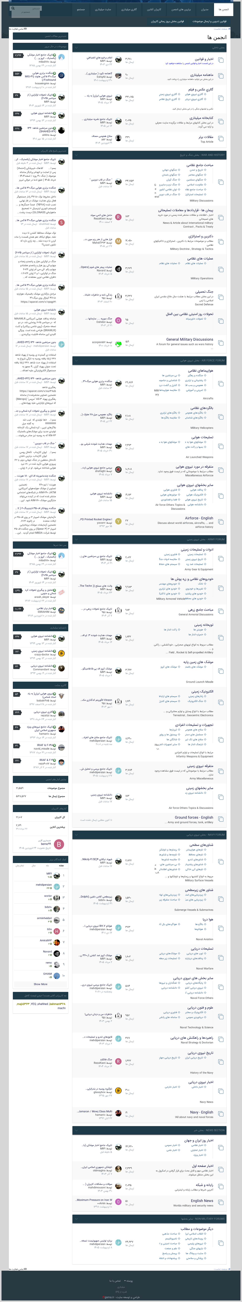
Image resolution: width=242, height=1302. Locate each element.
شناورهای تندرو (195, 860)
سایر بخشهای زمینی (199, 788)
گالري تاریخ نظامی (168, 99)
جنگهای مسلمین (195, 180)
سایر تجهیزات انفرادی (168, 744)
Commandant (41, 669)
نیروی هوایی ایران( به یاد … (98, 96)
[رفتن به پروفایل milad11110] (61, 57)
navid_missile (41, 749)
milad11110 (44, 62)
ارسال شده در (29, 163)
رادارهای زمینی (195, 696)
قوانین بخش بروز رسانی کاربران (167, 21)
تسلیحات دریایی (202, 949)
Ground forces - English (194, 817)
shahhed (44, 224)
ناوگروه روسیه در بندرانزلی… (98, 1089)
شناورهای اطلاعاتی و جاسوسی (168, 869)
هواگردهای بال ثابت (168, 924)
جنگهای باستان (169, 175)
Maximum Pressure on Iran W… (93, 1200)
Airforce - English (199, 518)
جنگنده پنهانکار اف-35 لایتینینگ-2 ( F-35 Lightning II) (35, 508)
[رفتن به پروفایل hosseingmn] (61, 75)
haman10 (100, 1115)
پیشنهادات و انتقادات (168, 1258)
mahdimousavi (96, 1188)
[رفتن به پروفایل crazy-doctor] (61, 653)
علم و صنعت (171, 1248)
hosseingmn (42, 83)
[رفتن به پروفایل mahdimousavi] (118, 1186)
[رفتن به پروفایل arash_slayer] (61, 592)
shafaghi (100, 471)
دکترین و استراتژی (200, 236)
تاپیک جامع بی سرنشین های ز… (95, 556)
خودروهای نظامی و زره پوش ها (192, 579)
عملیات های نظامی (200, 258)
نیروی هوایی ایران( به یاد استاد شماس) (42, 695)
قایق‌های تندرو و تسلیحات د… (97, 1037)
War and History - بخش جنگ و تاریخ (202, 155)
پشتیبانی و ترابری (194, 380)
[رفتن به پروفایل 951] (118, 296)
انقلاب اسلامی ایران (194, 1234)
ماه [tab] (47, 866)
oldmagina (99, 1171)
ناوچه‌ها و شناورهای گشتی (168, 855)
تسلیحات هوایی (202, 437)
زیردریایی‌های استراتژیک (194, 895)
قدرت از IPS (121, 1292)
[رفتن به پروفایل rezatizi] (61, 714)
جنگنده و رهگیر (195, 375)
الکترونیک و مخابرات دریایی (194, 1012)
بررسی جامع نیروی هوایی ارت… (96, 468)
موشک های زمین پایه (198, 662)
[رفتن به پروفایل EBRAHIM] (61, 610)
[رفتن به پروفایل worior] (57, 898)
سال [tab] (34, 866)
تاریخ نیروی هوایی (194, 500)
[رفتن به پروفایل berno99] (59, 844)
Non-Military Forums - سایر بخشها (203, 1219)
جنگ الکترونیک (195, 701)
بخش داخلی (218, 48)
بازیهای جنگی (196, 1248)
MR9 (102, 61)
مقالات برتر (206, 137)
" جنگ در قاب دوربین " (101, 180)
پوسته (129, 1281)
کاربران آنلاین (154, 10)
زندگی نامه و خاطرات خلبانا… (97, 295)
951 (103, 298)
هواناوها (199, 929)
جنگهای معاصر (195, 175)
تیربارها (173, 730)
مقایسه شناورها (169, 860)
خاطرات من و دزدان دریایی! (98, 1014)
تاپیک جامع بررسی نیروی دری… (96, 985)
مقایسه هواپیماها (168, 390)
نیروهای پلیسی (195, 1244)
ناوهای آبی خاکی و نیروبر (194, 869)
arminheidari (44, 918)
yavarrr (101, 523)
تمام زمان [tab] (20, 866)
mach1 (61, 1008)
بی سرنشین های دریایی (168, 864)
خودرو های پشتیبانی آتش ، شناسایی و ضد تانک (194, 594)
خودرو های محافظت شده (194, 599)
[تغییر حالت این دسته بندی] (76, 47)
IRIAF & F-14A (45, 745)
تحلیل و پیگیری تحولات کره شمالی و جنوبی (35, 411)
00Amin (101, 1203)
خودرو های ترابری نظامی (168, 589)
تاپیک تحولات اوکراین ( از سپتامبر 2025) (41, 96)
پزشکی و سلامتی (194, 1258)
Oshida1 (100, 322)
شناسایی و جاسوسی (168, 380)
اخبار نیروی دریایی (200, 1082)
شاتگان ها (172, 739)
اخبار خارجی (171, 1087)
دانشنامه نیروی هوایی (101, 494)
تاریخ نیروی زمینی (194, 559)
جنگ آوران (171, 180)
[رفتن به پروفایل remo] (57, 965)
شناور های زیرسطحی (199, 890)
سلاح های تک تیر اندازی (194, 739)
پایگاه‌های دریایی (194, 983)
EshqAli (101, 77)
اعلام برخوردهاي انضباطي (99, 58)
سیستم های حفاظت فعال (168, 564)
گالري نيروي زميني (168, 94)
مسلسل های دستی (194, 735)
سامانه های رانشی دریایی (168, 1017)
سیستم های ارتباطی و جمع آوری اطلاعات (168, 696)
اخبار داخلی (197, 1087)
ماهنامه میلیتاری (201, 75)
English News (202, 1201)
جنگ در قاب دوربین (168, 194)
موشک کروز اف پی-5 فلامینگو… (96, 669)
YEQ (33, 1004)
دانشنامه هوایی (195, 505)
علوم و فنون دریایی (200, 1007)
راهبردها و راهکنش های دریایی (192, 1038)
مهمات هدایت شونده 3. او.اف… (96, 635)
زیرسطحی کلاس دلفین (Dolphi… (95, 897)
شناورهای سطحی (201, 845)
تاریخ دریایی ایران (194, 1058)
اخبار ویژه (198, 1155)
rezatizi (45, 716)
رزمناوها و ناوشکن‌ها (168, 850)
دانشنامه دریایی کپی (194, 993)
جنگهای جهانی (169, 170)
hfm (49, 929)
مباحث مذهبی (169, 1234)
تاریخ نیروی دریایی (200, 1053)
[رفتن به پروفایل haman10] (118, 1113)
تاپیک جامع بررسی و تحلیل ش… (95, 769)
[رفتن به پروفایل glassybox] (118, 1090)
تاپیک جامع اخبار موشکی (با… (97, 1145)
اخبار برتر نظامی (45, 608)
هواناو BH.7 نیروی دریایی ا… (97, 926)
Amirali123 (46, 940)
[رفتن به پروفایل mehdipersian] (118, 739)
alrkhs (45, 135)
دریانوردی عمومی (194, 1017)
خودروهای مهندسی (168, 584)
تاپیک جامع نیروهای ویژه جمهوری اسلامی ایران (41, 728)
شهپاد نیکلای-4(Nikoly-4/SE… (96, 859)
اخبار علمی (172, 1150)
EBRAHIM (43, 612)
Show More (40, 984)
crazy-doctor (41, 655)
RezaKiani (99, 219)
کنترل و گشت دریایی (168, 385)
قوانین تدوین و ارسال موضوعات (209, 21)
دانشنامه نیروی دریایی (42, 666)
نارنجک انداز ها (195, 744)
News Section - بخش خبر (209, 1130)
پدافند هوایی (196, 490)
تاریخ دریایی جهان (168, 1058)
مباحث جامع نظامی (200, 165)
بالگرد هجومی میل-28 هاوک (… (96, 415)
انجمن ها (224, 10)
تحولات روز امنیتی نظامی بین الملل (189, 314)
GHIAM (47, 974)
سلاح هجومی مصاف (102, 136)
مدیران (204, 10)
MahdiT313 (98, 243)
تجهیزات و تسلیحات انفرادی (194, 725)
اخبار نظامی (197, 1145)
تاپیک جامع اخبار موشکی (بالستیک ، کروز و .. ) (41, 56)
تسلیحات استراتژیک (194, 194)
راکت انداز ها (170, 630)
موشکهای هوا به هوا (194, 442)
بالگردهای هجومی (194, 413)
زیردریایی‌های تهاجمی (168, 895)
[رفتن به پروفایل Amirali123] (57, 942)
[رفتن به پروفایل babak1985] (61, 696)
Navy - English (201, 1112)
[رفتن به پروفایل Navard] (118, 269)
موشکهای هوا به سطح (168, 442)
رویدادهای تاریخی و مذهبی (194, 1239)
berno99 (46, 844)
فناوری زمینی (170, 554)
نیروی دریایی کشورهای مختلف (194, 988)
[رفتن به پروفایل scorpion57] (118, 344)
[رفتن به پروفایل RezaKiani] (118, 217)
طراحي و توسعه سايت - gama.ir (121, 1297)
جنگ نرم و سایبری (168, 185)
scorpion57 (98, 342)
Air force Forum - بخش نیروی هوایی (202, 361)
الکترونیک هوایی (194, 495)
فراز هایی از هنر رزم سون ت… (97, 239)
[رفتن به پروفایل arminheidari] (57, 920)
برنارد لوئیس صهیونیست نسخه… (96, 1241)
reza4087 (44, 764)
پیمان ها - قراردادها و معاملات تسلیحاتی (185, 210)
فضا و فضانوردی (169, 500)
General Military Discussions (189, 339)
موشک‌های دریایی (168, 954)
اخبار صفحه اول (202, 1166)
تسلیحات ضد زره (194, 564)
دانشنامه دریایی (169, 988)
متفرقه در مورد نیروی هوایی (194, 467)
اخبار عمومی (171, 1145)
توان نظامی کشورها (168, 190)
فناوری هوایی (170, 490)
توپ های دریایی (195, 954)
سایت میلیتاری (103, 10)
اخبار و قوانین (204, 59)
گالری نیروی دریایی (43, 712)
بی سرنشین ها (169, 375)
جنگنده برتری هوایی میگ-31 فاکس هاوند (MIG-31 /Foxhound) (40, 76)
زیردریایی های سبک (194, 900)
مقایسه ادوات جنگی (168, 559)
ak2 (103, 140)
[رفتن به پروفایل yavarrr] (118, 521)
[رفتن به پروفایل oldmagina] (118, 1169)
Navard (101, 271)
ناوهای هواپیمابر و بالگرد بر (194, 850)
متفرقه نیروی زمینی (200, 766)
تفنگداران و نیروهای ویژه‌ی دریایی (168, 983)
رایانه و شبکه (204, 1185)
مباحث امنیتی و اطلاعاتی (168, 1244)
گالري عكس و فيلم (200, 89)
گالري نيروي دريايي (194, 99)
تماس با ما (115, 1281)
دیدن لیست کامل (33, 996)
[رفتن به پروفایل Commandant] (61, 668)
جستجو (81, 10)
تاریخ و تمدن (196, 170)
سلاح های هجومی (194, 730)
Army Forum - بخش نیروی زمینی (206, 539)
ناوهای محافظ (195, 855)
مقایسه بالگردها (169, 418)
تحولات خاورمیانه (194, 319)
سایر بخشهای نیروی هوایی (195, 485)
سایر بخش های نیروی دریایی (193, 978)
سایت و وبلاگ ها (194, 1253)
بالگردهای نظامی (202, 408)
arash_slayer (41, 597)
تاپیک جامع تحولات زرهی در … (96, 609)
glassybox (99, 1092)
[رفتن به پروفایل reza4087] (61, 762)
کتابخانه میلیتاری (201, 118)
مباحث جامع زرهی (200, 610)
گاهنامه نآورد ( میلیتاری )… (98, 73)
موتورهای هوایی (168, 495)
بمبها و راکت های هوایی (194, 447)
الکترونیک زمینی (202, 691)
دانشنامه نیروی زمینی (194, 793)
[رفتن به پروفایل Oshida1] (118, 320)
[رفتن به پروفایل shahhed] (61, 222)
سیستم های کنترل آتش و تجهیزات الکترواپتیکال (168, 701)
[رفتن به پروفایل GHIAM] (57, 976)
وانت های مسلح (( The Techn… (95, 586)
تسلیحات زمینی (195, 554)
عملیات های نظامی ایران (194, 263)
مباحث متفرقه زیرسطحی (168, 900)
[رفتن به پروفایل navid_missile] (61, 747)
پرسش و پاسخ (169, 1253)
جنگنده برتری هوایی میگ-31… (96, 381)
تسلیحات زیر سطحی (168, 958)
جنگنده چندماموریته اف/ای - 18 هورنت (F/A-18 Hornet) (35, 476)
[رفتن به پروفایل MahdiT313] (118, 241)
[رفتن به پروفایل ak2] (118, 138)
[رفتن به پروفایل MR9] (118, 59)
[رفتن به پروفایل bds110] (118, 898)
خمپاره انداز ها (195, 635)
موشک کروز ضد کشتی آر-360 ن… (95, 955)
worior (48, 896)
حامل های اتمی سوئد (101, 215)
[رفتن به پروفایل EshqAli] (118, 75)
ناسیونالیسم (171, 1239)
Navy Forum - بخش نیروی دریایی (206, 835)
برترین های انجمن (181, 10)
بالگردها (199, 924)
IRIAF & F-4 (46, 760)
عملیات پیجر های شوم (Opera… (95, 267)
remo (49, 963)
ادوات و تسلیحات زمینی (197, 549)
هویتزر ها (198, 630)
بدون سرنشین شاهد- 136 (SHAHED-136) (41, 129)
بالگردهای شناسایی (194, 418)
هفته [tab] (61, 866)
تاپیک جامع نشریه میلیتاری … (97, 119)
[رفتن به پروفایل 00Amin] (118, 1202)
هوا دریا (208, 919)
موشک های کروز (169, 667)
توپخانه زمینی (203, 625)
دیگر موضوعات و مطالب (197, 1229)
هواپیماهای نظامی (200, 370)
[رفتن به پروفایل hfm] (57, 931)
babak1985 (43, 701)
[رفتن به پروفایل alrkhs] (61, 130)
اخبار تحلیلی (197, 1150)
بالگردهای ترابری (168, 413)
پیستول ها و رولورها (168, 735)
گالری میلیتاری (129, 10)
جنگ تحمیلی (204, 292)
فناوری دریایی (170, 1012)
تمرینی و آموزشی (194, 390)
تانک (200, 584)
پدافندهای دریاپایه (194, 958)
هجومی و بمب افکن (194, 385)
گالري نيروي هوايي (194, 94)
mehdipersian (97, 741)
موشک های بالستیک (194, 667)
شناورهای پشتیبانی (194, 864)
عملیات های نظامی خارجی (168, 263)
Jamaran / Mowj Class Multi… (94, 1111)
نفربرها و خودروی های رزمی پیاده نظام (194, 589)
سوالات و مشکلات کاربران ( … (97, 1184)
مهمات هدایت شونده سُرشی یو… (95, 444)
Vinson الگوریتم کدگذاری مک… (96, 700)
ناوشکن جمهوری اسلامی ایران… (96, 1167)
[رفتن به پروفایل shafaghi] (118, 469)
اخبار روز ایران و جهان (198, 1140)
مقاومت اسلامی (195, 185)
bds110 (102, 900)
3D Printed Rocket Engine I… (95, 519)
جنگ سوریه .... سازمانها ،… (98, 319)
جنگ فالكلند (106, 1060)
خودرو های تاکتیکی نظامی (168, 594)
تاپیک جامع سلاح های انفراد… (97, 737)
